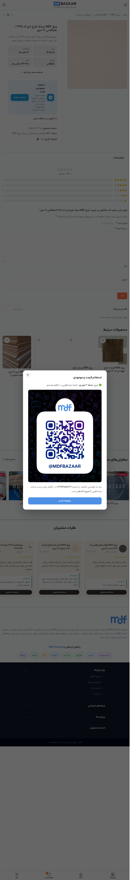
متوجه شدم (65, 501)
